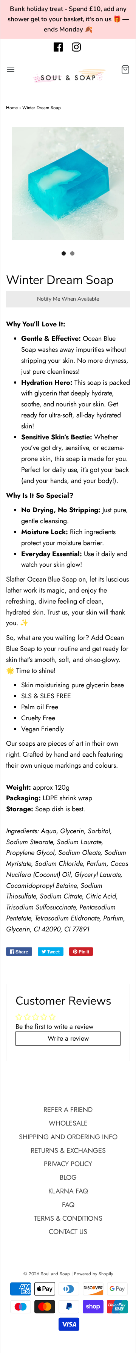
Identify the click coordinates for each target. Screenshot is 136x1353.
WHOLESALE (68, 1123)
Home (12, 107)
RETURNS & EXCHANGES (68, 1150)
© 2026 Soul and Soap (46, 1273)
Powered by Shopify (93, 1273)
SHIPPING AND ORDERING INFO (68, 1137)
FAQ (68, 1205)
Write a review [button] (68, 1038)
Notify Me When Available (68, 299)
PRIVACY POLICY (68, 1164)
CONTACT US (68, 1232)
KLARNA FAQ (68, 1191)
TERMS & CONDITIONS (68, 1218)
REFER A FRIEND (68, 1110)
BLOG (68, 1177)
